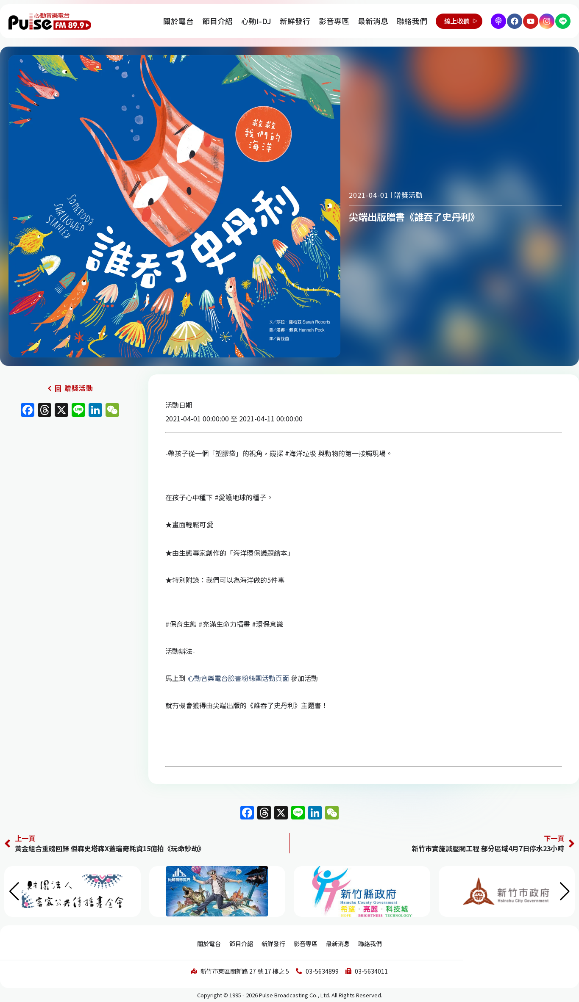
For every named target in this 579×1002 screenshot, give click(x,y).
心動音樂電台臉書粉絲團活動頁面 (238, 678)
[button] (565, 891)
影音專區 (334, 21)
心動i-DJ (256, 21)
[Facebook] (514, 21)
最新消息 (373, 21)
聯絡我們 (412, 21)
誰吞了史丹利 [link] (273, 705)
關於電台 (178, 21)
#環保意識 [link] (267, 624)
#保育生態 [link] (181, 624)
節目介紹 (217, 21)
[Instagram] (546, 21)
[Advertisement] (70, 494)
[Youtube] (530, 21)
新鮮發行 (295, 21)
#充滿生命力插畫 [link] (224, 624)
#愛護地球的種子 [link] (240, 497)
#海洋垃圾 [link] (300, 453)
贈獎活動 (408, 195)
